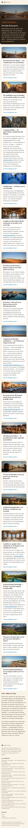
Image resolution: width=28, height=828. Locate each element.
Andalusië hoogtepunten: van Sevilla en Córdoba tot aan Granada (13, 509)
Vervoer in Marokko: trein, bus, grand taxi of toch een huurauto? (13, 476)
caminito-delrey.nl (8, 160)
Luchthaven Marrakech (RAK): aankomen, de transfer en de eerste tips (13, 223)
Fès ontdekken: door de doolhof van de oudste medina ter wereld (14, 96)
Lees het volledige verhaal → (10, 77)
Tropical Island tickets (10, 606)
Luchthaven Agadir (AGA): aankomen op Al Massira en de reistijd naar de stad (13, 546)
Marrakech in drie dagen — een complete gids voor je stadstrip (13, 61)
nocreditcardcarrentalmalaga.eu (12, 365)
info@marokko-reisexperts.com (9, 818)
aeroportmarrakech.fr (9, 235)
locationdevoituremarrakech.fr (11, 409)
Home (2, 814)
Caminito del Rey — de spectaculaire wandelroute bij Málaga (13, 132)
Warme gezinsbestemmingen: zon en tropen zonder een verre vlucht (13, 671)
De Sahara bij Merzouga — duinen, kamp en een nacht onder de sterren (12, 267)
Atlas (7, 2)
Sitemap (3, 816)
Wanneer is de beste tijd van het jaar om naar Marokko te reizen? (13, 639)
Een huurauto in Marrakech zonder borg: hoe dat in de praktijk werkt (12, 397)
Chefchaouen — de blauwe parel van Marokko (14, 187)
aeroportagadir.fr (18, 556)
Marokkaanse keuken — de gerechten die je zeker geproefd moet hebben (13, 438)
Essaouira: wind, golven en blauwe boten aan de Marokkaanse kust (12, 304)
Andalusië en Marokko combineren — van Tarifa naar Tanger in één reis (13, 341)
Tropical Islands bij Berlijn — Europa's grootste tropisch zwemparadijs (13, 586)
